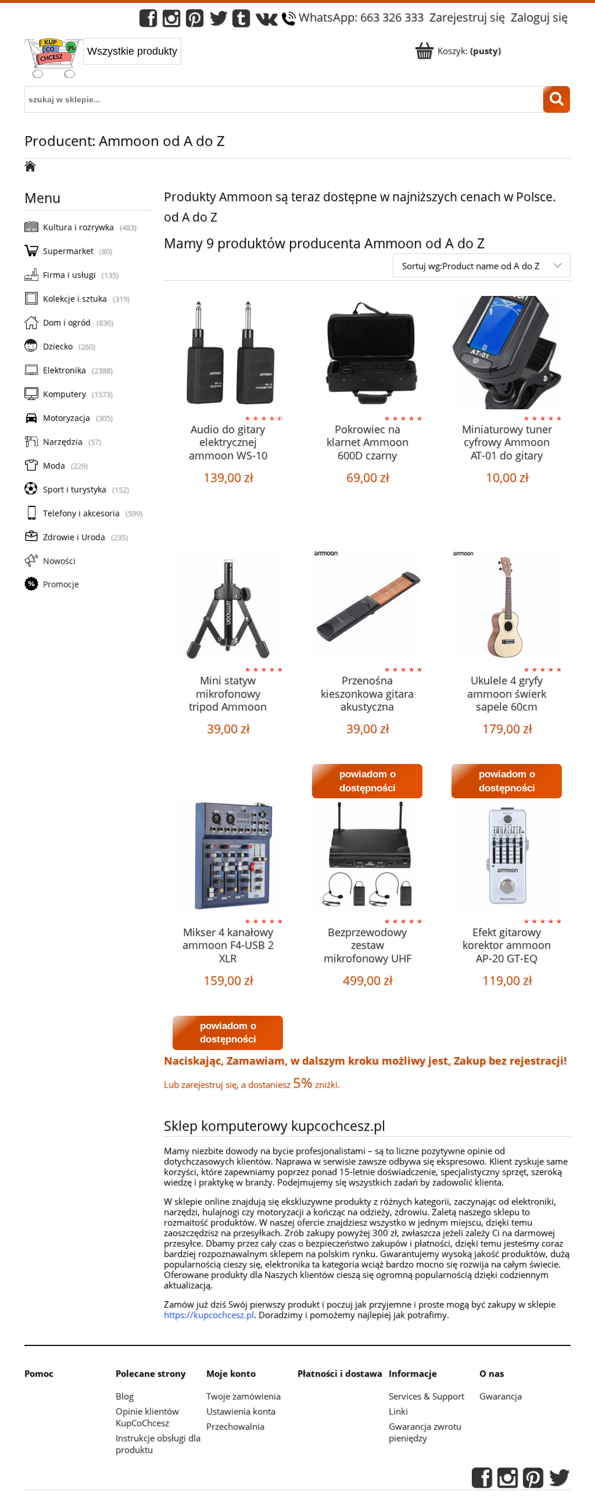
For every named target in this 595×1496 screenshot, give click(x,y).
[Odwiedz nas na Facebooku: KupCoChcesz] (148, 21)
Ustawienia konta (240, 1411)
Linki (398, 1411)
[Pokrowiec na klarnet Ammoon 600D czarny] (367, 354)
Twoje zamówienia (243, 1396)
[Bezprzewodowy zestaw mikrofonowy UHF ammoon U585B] (367, 857)
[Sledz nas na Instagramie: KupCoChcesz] (171, 21)
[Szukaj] (556, 99)
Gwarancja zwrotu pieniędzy (425, 1432)
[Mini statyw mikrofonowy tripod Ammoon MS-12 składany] (228, 605)
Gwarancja (500, 1396)
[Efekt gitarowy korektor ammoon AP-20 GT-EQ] (506, 857)
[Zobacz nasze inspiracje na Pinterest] (194, 21)
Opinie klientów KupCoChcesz (147, 1417)
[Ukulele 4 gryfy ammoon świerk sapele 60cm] (506, 605)
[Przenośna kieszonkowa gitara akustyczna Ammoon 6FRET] (367, 605)
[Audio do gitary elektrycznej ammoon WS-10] (228, 354)
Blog (125, 1396)
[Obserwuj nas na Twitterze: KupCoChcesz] (218, 21)
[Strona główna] (53, 59)
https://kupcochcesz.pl (209, 1314)
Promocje (61, 584)
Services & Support (426, 1396)
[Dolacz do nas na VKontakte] (267, 21)
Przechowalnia (235, 1426)
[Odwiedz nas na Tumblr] (241, 21)
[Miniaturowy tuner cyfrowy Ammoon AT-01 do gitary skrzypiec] (506, 354)
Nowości (59, 560)
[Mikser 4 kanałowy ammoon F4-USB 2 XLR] (228, 857)
